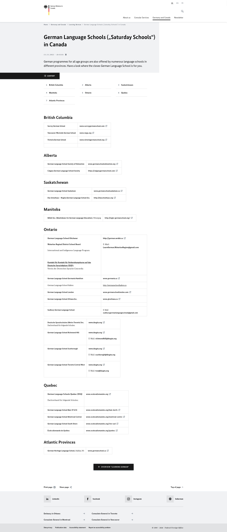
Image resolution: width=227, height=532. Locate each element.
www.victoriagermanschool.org (92, 140)
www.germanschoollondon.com (115, 292)
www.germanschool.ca (97, 451)
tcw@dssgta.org (102, 371)
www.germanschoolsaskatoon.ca (107, 191)
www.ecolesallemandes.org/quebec (100, 430)
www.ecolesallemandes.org (97, 394)
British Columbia (56, 85)
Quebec (124, 93)
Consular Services (141, 17)
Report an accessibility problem (99, 528)
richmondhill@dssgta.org (106, 338)
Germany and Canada (161, 18)
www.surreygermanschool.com (92, 126)
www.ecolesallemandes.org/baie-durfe (102, 410)
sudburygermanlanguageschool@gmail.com (120, 313)
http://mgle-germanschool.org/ (117, 218)
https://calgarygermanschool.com (101, 171)
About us (126, 17)
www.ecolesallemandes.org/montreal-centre (104, 417)
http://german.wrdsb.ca (113, 238)
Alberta (88, 85)
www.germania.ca (110, 278)
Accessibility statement (77, 528)
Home (46, 24)
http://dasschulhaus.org (103, 198)
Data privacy (48, 528)
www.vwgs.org (85, 133)
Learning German (75, 24)
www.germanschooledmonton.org (101, 164)
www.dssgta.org (95, 322)
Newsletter (178, 17)
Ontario (88, 93)
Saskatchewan (127, 85)
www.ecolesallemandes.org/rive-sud (101, 424)
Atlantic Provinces (56, 100)
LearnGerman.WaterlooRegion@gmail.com (121, 247)
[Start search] (181, 10)
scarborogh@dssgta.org (105, 354)
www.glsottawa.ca (110, 299)
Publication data (60, 528)
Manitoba (53, 93)
